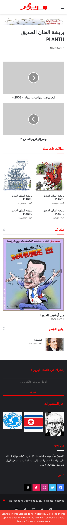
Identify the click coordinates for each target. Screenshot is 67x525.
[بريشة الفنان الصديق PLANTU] (49, 175)
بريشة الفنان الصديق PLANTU (53, 197)
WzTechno (14, 500)
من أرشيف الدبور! (52, 315)
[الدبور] (33, 7)
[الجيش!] (54, 344)
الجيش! (38, 340)
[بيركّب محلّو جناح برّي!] (54, 424)
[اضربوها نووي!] (33, 422)
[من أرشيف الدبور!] (33, 274)
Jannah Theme (10, 513)
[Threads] (27, 487)
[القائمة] (62, 8)
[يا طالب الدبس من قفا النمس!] (12, 420)
